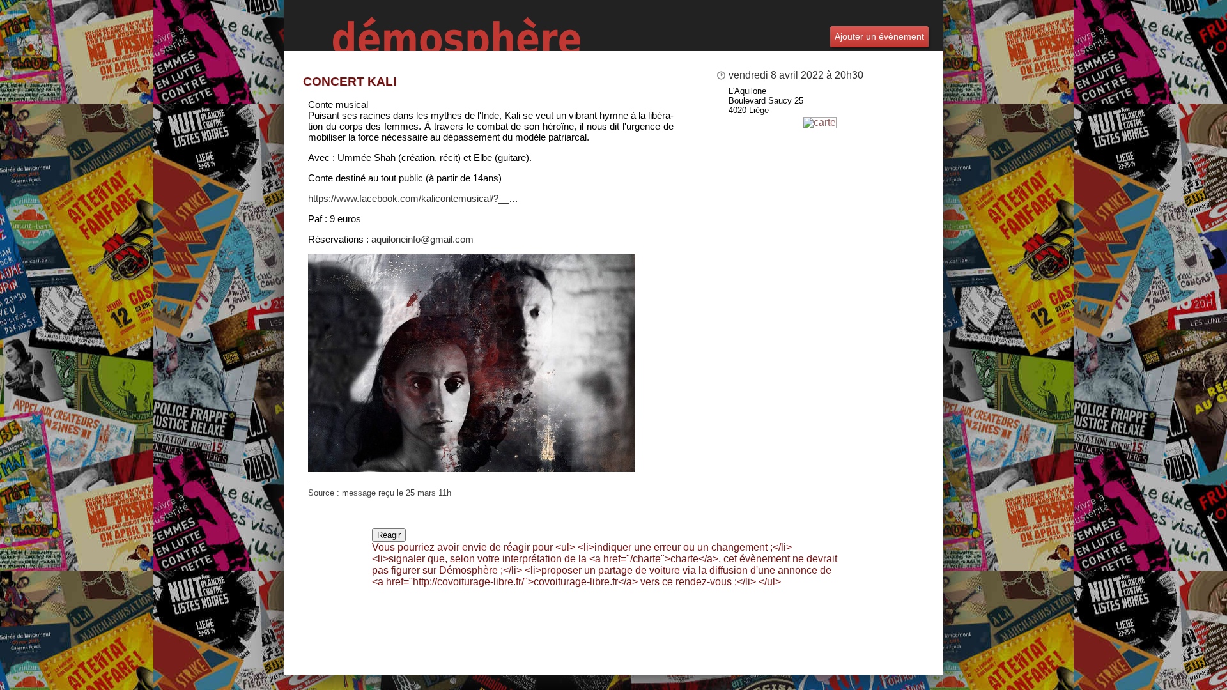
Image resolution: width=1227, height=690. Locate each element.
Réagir (389, 535)
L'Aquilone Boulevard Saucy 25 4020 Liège (766, 100)
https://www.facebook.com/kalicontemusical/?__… (413, 198)
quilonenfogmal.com (422, 239)
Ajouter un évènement (879, 36)
